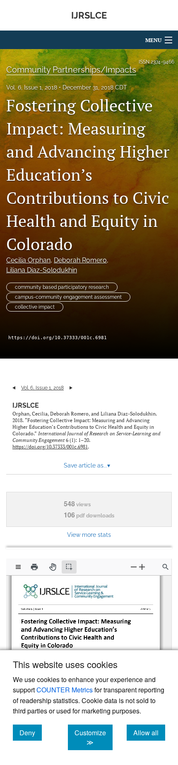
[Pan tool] (52, 567)
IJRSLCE (25, 405)
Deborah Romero (80, 260)
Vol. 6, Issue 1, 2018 (31, 87)
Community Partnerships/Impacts (71, 70)
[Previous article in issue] (14, 388)
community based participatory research (62, 287)
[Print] (34, 567)
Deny (30, 732)
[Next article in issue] (71, 388)
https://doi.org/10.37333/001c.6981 (57, 337)
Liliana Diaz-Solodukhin (41, 270)
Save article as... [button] (87, 465)
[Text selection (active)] (69, 567)
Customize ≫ (94, 737)
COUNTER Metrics (64, 689)
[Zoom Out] (134, 567)
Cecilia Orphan (28, 260)
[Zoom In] (142, 567)
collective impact (35, 307)
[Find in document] (165, 567)
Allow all (149, 732)
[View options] (18, 567)
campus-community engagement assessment (68, 297)
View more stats (89, 534)
